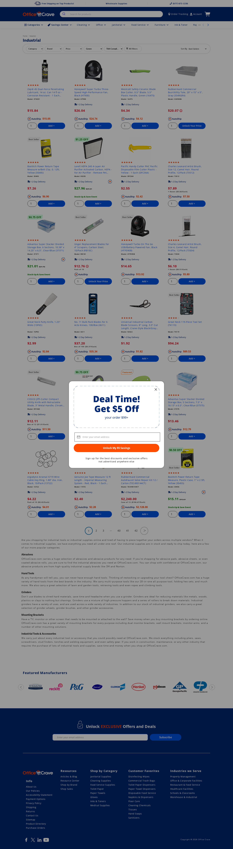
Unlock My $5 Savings (116, 448)
